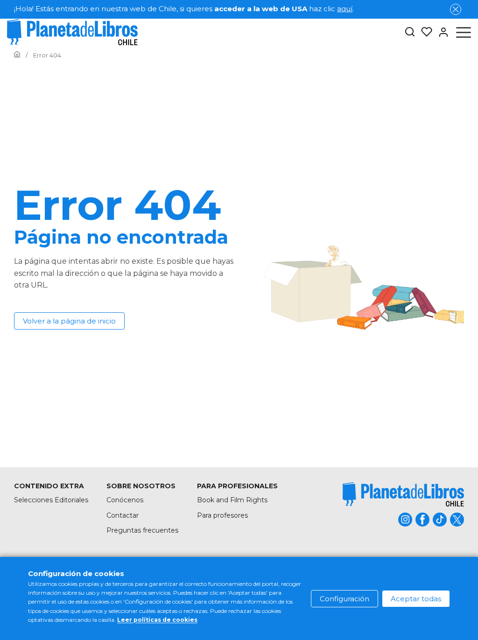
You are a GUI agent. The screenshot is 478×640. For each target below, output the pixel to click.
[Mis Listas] (423, 32)
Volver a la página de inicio (69, 320)
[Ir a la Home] (17, 55)
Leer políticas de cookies (157, 619)
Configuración (344, 598)
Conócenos (124, 500)
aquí (344, 8)
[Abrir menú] (463, 32)
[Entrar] (440, 32)
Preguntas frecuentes (142, 530)
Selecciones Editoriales (51, 500)
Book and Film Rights (232, 500)
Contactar (122, 515)
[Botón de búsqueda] (409, 32)
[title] (403, 494)
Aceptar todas (416, 598)
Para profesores (222, 515)
